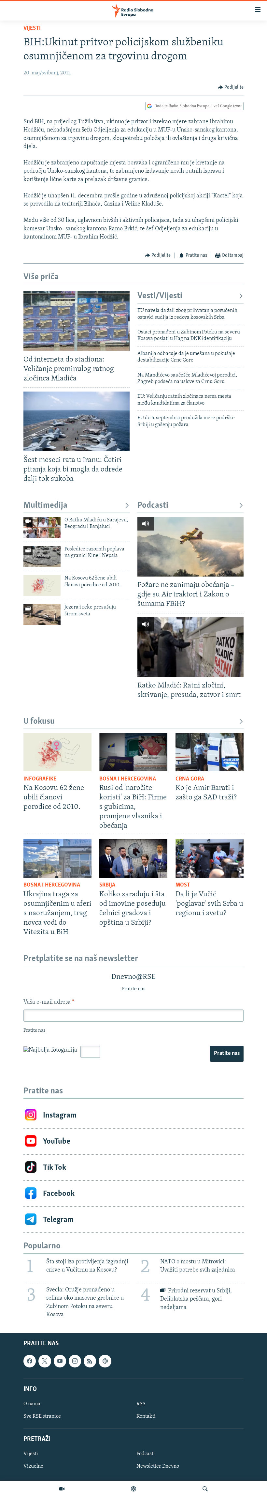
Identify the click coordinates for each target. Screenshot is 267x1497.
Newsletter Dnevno (157, 1466)
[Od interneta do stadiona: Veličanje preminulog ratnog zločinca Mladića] (76, 321)
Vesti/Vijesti (159, 296)
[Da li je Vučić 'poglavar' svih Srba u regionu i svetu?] (210, 858)
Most (183, 885)
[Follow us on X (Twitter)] (44, 1361)
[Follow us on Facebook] (29, 1361)
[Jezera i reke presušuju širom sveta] (42, 614)
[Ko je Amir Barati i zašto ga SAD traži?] (210, 752)
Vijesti (32, 28)
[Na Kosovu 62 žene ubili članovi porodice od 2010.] (42, 585)
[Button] (231, 87)
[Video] (62, 1489)
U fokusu (39, 721)
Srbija (107, 885)
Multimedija (45, 505)
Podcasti (152, 505)
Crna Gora (190, 779)
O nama (31, 1404)
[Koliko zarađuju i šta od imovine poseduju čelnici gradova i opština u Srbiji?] (133, 858)
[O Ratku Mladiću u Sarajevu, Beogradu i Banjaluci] (42, 527)
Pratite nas (227, 1054)
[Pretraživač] (205, 1489)
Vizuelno (33, 1466)
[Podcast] (133, 1489)
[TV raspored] (105, 1361)
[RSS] (90, 1361)
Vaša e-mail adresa (48, 1002)
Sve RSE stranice (42, 1416)
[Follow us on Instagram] (75, 1361)
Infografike (39, 779)
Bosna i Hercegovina (127, 779)
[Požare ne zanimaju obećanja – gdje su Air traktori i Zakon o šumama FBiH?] (190, 547)
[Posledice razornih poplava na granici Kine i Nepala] (42, 556)
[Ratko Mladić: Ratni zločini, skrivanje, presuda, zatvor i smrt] (190, 647)
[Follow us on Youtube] (60, 1361)
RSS (141, 1404)
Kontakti (146, 1416)
